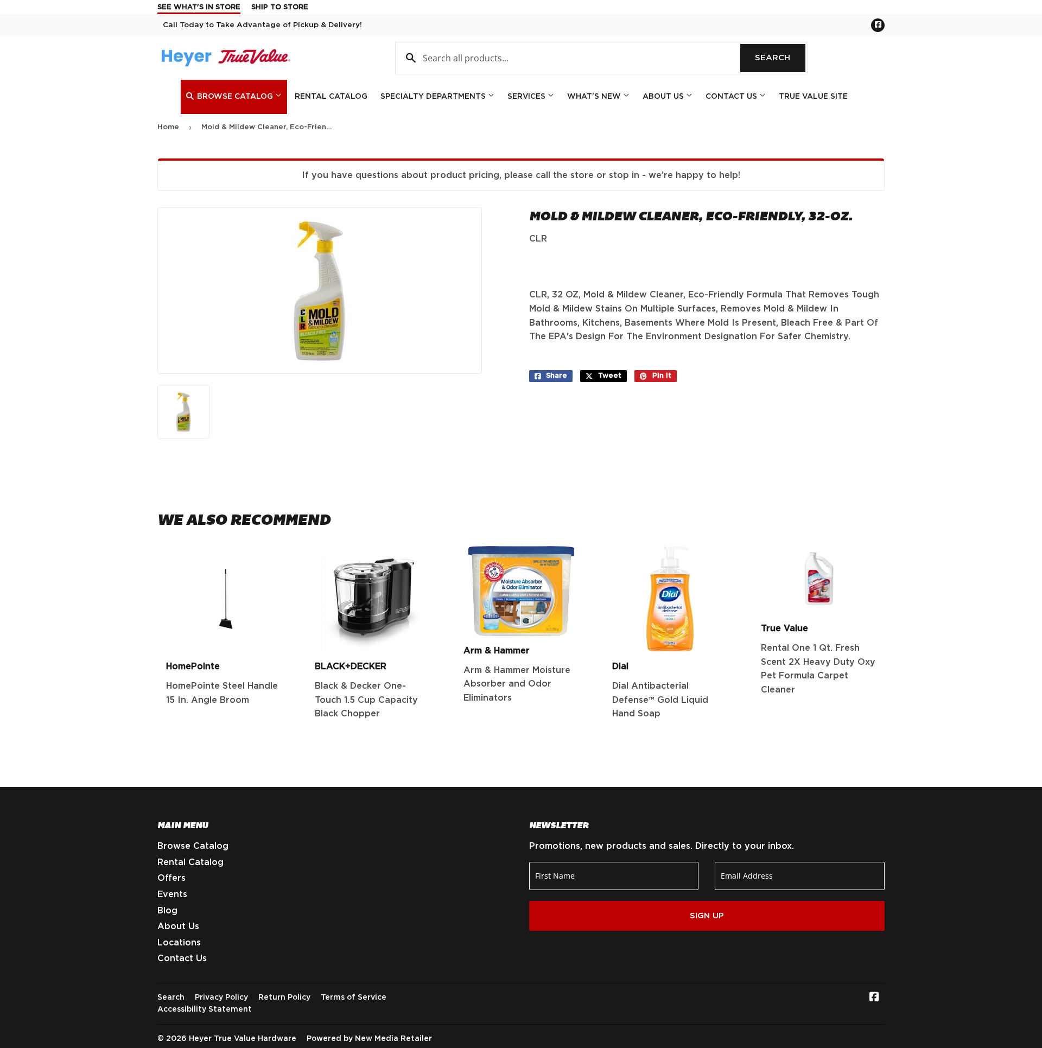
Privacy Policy (221, 997)
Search (780, 58)
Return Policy (284, 997)
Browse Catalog (235, 96)
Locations (179, 942)
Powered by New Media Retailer (369, 1039)
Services (527, 96)
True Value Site (813, 96)
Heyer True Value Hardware (242, 1039)
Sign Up (707, 916)
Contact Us (732, 96)
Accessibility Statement (204, 1009)
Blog (167, 910)
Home (168, 127)
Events (172, 894)
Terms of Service (353, 997)
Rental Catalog (331, 96)
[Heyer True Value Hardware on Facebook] (874, 998)
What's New (595, 96)
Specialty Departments (434, 96)
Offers (171, 878)
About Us (664, 96)
